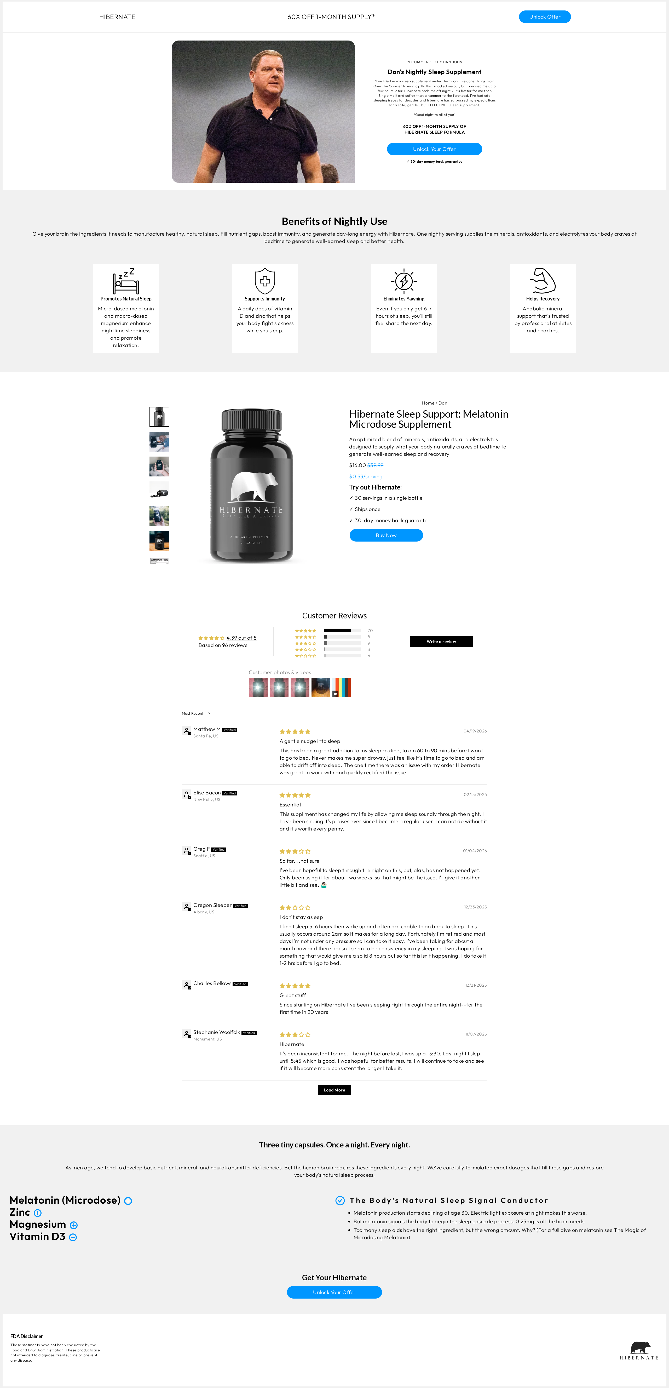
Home (428, 403)
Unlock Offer (545, 16)
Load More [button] (334, 1090)
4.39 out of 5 (242, 637)
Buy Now (386, 535)
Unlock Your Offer (434, 149)
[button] (306, 631)
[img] (295, 731)
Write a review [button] (441, 641)
